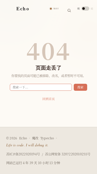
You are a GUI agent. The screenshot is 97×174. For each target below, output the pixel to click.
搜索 (80, 87)
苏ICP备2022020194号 (23, 154)
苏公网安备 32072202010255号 (68, 154)
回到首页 (48, 99)
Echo (23, 138)
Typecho (47, 138)
